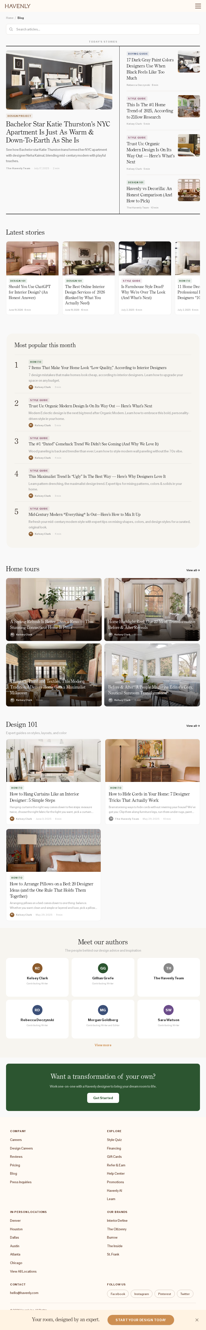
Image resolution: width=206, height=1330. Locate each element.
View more (103, 1045)
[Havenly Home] (17, 6)
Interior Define (117, 1220)
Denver (15, 1220)
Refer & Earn (116, 1165)
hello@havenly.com (24, 1293)
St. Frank (113, 1254)
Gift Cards (114, 1157)
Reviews (16, 1157)
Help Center (116, 1173)
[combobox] (103, 29)
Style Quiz (114, 1140)
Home (9, 18)
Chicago (16, 1263)
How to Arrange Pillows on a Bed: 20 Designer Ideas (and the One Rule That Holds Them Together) (51, 890)
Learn (111, 1199)
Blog (13, 1173)
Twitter (185, 1294)
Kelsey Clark (43, 386)
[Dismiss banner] (197, 1320)
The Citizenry (116, 1229)
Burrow (112, 1237)
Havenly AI (114, 1191)
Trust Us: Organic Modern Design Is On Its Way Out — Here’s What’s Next (90, 406)
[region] (103, 278)
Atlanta (15, 1254)
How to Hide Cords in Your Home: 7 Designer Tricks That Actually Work (149, 797)
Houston (16, 1229)
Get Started (103, 1098)
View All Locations (23, 1271)
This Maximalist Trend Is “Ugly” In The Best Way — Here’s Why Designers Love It (97, 477)
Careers (16, 1140)
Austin (14, 1246)
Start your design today (141, 1320)
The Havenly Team (18, 168)
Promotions (115, 1182)
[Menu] (196, 6)
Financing (114, 1148)
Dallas (14, 1237)
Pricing (15, 1165)
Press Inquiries (21, 1182)
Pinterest (164, 1294)
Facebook (118, 1294)
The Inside (115, 1246)
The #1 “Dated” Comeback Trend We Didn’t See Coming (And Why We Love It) (94, 444)
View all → (193, 570)
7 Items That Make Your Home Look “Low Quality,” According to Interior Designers (98, 368)
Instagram (141, 1294)
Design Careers (21, 1148)
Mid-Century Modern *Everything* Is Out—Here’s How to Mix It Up (84, 515)
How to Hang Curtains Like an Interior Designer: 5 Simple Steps (44, 797)
